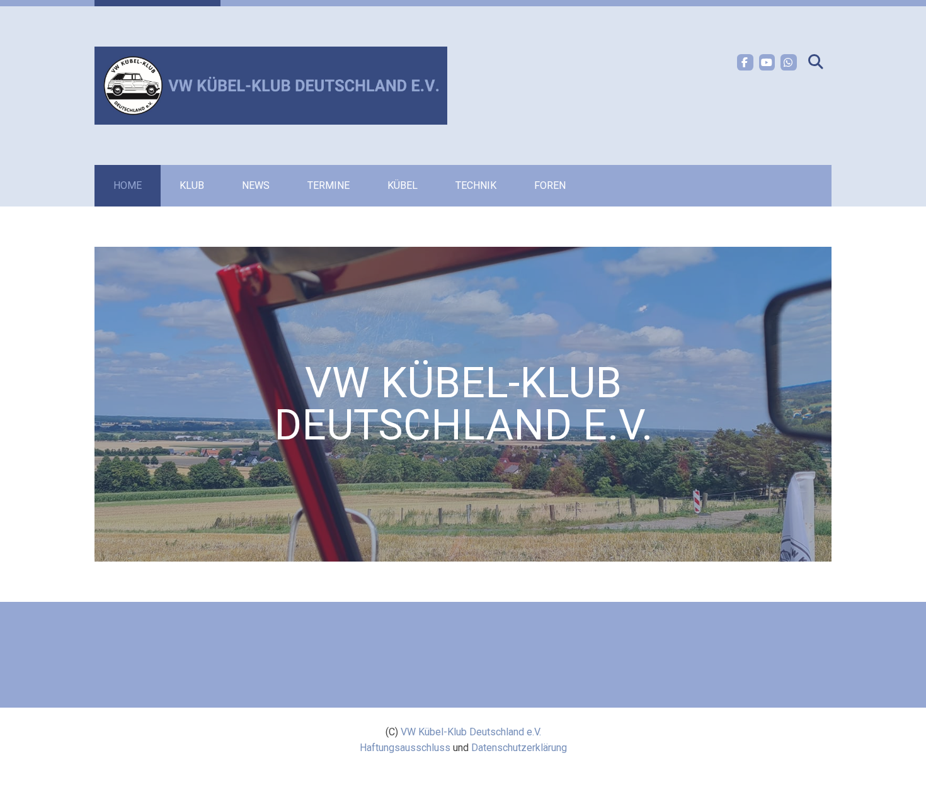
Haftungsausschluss (405, 748)
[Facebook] (745, 62)
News (256, 185)
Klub (192, 185)
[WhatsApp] (788, 62)
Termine (328, 185)
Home (127, 185)
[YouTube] (767, 62)
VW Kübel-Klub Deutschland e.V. (471, 732)
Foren (550, 185)
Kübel (402, 185)
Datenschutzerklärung (519, 748)
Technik (475, 185)
